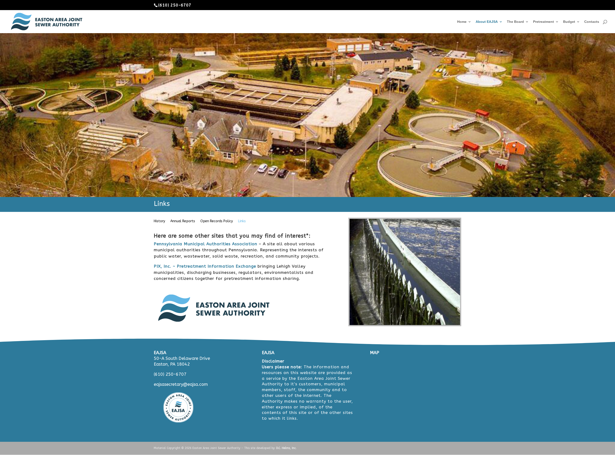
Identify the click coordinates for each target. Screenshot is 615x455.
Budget (569, 22)
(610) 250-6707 (170, 374)
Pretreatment (543, 22)
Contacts (591, 22)
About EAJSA (487, 22)
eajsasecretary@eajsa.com (181, 384)
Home (462, 22)
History (159, 221)
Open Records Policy (216, 221)
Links (242, 221)
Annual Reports (182, 221)
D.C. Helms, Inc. (286, 448)
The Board (515, 22)
